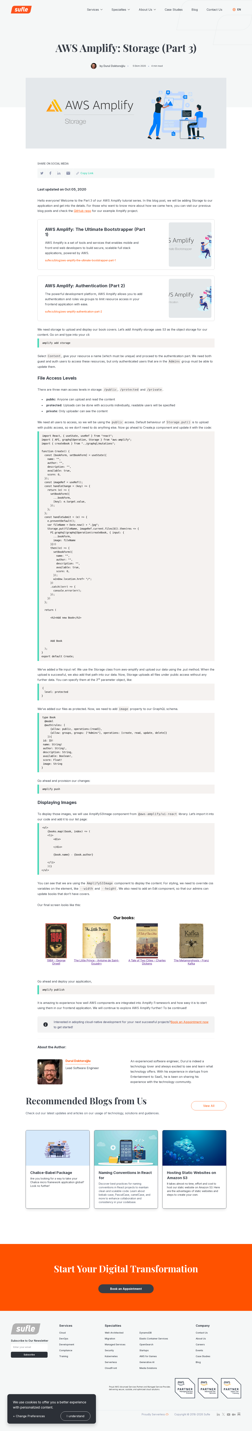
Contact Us (214, 9)
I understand (75, 1416)
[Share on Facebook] (50, 173)
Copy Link (86, 173)
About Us (201, 1338)
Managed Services (115, 1344)
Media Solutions (148, 1368)
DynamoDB (145, 1332)
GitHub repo (82, 211)
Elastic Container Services (153, 1338)
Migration (110, 1338)
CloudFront (111, 1368)
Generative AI (146, 1362)
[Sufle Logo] (21, 9)
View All (208, 1106)
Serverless (111, 1362)
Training (63, 1356)
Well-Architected (114, 1332)
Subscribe (29, 1354)
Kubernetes (111, 1356)
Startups (144, 1350)
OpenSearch (146, 1344)
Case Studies (174, 9)
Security (109, 1350)
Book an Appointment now (189, 1022)
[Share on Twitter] (41, 173)
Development (66, 1344)
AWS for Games (148, 1356)
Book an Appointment (126, 1289)
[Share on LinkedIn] (58, 173)
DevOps (63, 1338)
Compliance (65, 1350)
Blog (194, 9)
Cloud (62, 1332)
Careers (200, 1344)
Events (199, 1350)
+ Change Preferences (29, 1416)
